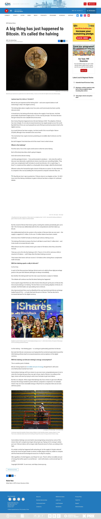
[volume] (11, 10)
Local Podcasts (59, 503)
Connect (7, 15)
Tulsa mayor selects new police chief (84, 96)
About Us (38, 496)
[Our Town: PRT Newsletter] (84, 50)
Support (70, 15)
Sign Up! (83, 70)
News (29, 15)
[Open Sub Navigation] (11, 15)
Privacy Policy (78, 496)
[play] (6, 11)
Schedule (62, 15)
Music (35, 15)
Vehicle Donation (79, 506)
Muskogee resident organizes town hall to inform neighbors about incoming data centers (85, 89)
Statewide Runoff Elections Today (85, 82)
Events (15, 15)
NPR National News (11, 23)
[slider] (13, 10)
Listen (22, 15)
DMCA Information (60, 496)
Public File (77, 500)
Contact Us (38, 506)
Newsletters (58, 506)
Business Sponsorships (41, 500)
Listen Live (58, 500)
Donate (92, 4)
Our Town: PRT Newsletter (83, 60)
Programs (53, 15)
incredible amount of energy (35, 367)
